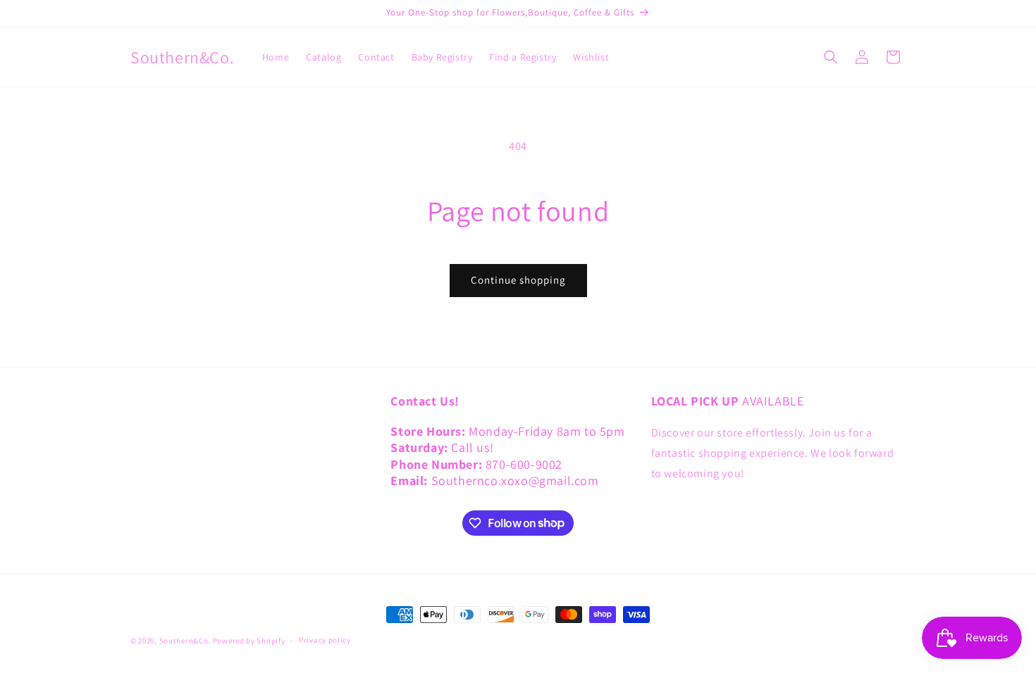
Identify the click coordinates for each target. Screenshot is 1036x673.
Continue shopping (518, 280)
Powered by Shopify (249, 641)
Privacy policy (325, 640)
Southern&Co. (186, 641)
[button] (830, 57)
